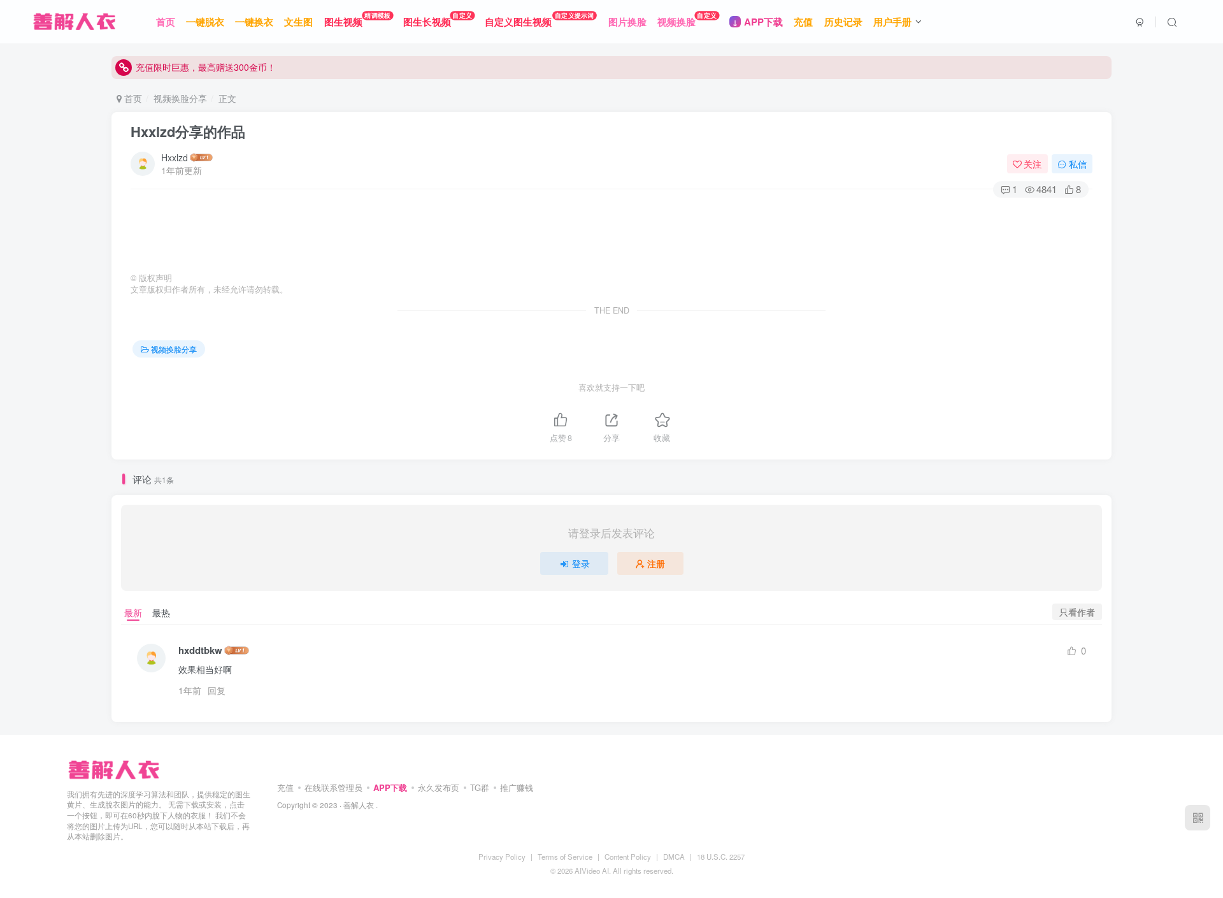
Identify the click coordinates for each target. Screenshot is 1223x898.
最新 (133, 612)
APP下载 (390, 787)
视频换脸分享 (180, 98)
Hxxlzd (174, 157)
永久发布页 (438, 787)
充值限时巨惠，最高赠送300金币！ (206, 67)
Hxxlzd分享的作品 (188, 131)
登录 (581, 563)
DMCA (674, 856)
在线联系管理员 (333, 787)
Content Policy (627, 856)
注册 (656, 563)
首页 (132, 98)
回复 (216, 690)
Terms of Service (565, 856)
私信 (1078, 163)
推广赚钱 (516, 787)
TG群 (479, 787)
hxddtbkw (200, 650)
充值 (285, 787)
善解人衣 (358, 805)
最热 (161, 612)
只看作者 (1077, 611)
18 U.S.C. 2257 (721, 856)
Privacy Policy (502, 856)
